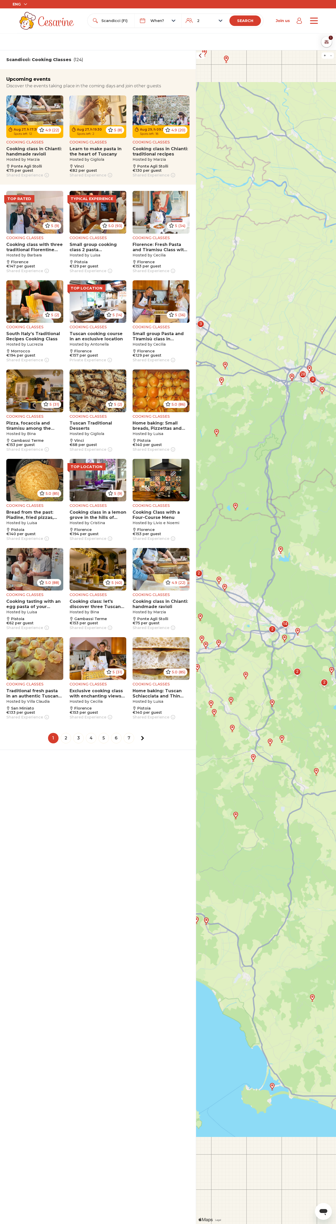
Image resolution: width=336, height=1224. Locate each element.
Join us (283, 20)
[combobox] (115, 20)
